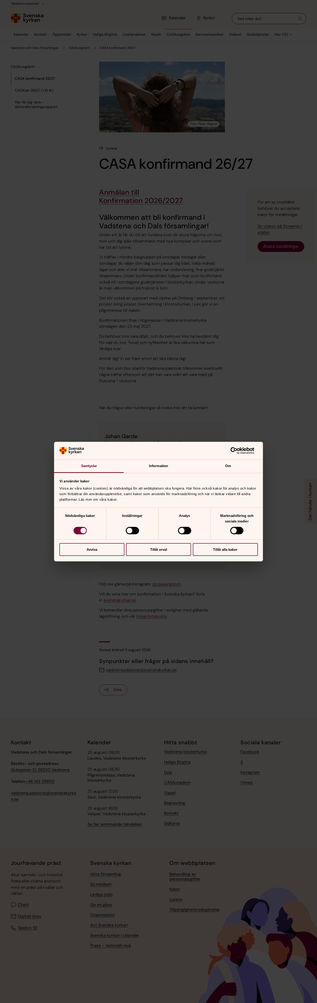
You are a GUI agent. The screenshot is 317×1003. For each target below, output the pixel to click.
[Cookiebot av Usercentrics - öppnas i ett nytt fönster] (237, 450)
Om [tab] (228, 466)
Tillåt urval (158, 549)
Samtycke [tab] (89, 466)
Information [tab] (158, 466)
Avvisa (92, 549)
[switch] (132, 530)
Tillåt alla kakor (225, 549)
